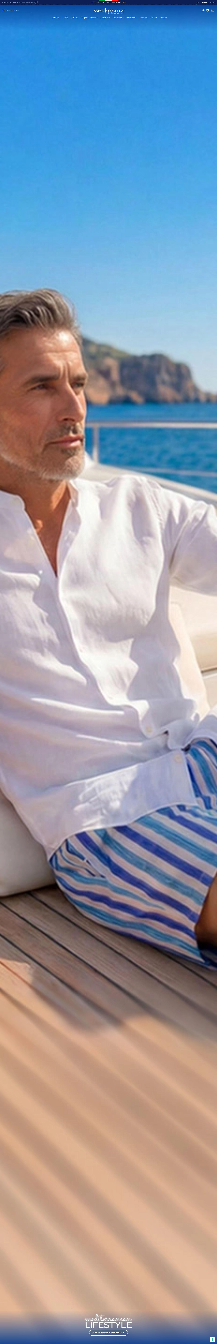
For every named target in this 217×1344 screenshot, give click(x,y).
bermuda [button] (130, 18)
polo (66, 18)
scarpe (153, 18)
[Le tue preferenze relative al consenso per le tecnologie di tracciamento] (212, 1339)
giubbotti (105, 18)
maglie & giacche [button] (89, 18)
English (212, 2)
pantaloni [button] (117, 18)
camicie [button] (56, 18)
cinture (163, 18)
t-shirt (74, 18)
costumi (143, 18)
